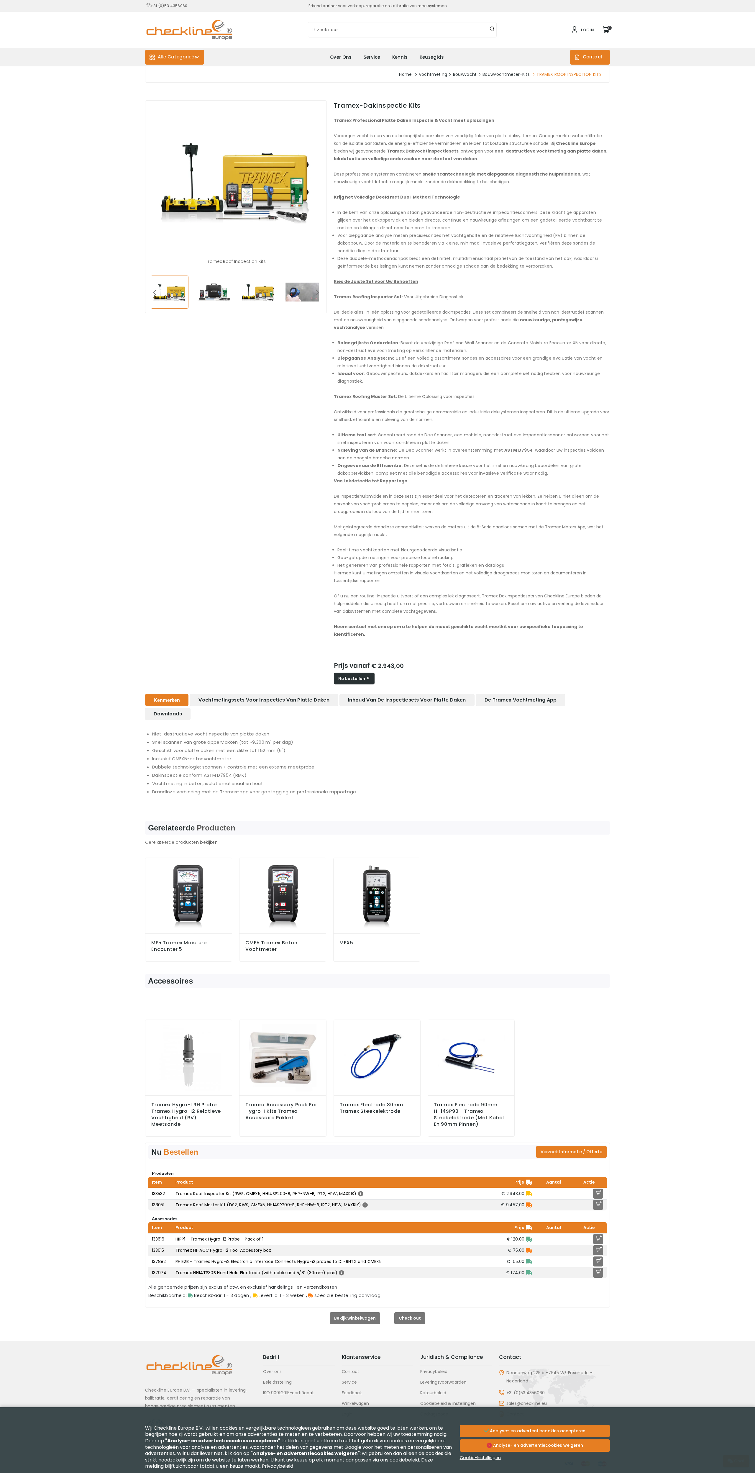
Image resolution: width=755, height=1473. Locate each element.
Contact (593, 57)
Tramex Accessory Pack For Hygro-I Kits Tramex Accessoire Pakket (281, 1111)
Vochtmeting (433, 74)
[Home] (200, 1369)
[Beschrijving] (360, 1194)
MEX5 (346, 943)
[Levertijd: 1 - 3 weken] (529, 1194)
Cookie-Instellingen (480, 1458)
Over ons (341, 57)
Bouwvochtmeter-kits (506, 74)
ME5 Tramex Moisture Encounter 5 (179, 946)
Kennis (400, 57)
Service (372, 57)
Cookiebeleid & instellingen (448, 1403)
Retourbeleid (433, 1393)
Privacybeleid (433, 1371)
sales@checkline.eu (526, 1403)
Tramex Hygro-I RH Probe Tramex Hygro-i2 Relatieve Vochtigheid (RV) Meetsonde (186, 1115)
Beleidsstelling (277, 1382)
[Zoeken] (492, 30)
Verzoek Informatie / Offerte (571, 1152)
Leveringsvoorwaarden (443, 1382)
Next (317, 292)
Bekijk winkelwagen (355, 1318)
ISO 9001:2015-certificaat (288, 1393)
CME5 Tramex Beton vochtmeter (271, 946)
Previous (154, 292)
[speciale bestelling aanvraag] (529, 1205)
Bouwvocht (465, 74)
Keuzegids (432, 57)
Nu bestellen (352, 678)
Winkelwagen (355, 1403)
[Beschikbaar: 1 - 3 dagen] (529, 1239)
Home (405, 74)
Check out (410, 1318)
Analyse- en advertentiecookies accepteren (537, 1431)
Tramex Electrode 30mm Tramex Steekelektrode (371, 1108)
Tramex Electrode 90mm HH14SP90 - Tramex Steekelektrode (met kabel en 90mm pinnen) (469, 1115)
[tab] (166, 700)
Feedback (352, 1393)
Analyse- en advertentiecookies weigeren (537, 1445)
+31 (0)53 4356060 (168, 6)
